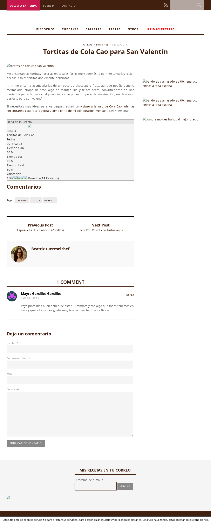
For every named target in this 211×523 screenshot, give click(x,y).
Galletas (94, 29)
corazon (22, 200)
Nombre (12, 343)
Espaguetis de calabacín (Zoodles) (40, 230)
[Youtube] (161, 5)
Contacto (69, 5)
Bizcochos (45, 29)
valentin (49, 200)
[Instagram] (152, 5)
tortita (36, 200)
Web (9, 374)
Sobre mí (49, 5)
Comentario (13, 389)
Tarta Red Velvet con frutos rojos (100, 230)
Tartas (115, 29)
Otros (133, 29)
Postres (102, 44)
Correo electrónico (18, 358)
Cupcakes (70, 29)
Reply (130, 295)
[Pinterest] (155, 5)
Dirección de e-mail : (89, 480)
